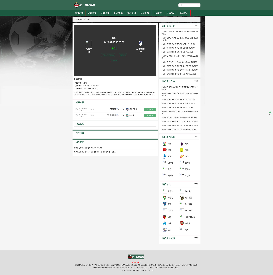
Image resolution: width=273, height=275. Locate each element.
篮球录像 (157, 12)
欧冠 (92, 109)
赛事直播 (79, 19)
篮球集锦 (131, 12)
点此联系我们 (136, 262)
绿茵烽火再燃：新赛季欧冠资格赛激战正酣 (88, 148)
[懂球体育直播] (84, 5)
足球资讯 (171, 12)
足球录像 (144, 12)
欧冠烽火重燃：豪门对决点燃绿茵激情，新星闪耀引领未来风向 (95, 152)
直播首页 (79, 12)
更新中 (114, 48)
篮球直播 (105, 12)
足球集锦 (118, 12)
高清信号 (123, 55)
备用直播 (114, 61)
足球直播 (92, 12)
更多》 (196, 25)
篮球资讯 (184, 12)
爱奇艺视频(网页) (108, 55)
